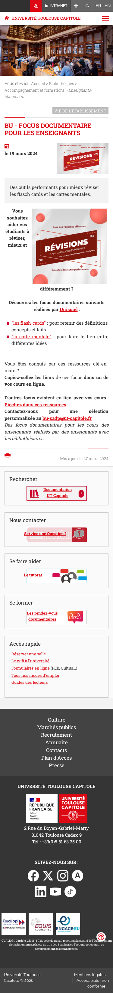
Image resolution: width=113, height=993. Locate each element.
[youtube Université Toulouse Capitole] (55, 891)
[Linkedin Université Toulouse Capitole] (40, 891)
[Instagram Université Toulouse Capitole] (63, 875)
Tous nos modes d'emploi (35, 675)
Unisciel (69, 309)
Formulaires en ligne (30, 668)
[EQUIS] (41, 923)
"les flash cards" (28, 323)
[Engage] (68, 923)
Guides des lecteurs (29, 682)
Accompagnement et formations (34, 90)
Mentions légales (89, 974)
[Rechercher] (87, 6)
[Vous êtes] (36, 6)
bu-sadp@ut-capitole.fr (67, 418)
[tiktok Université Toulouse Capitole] (70, 891)
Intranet (58, 6)
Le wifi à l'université (30, 661)
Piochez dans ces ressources (35, 404)
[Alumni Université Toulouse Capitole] (77, 875)
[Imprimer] (9, 456)
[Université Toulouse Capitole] (73, 808)
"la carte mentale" (31, 336)
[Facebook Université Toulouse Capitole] (33, 875)
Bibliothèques (61, 83)
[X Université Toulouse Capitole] (48, 875)
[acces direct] (76, 6)
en (108, 5)
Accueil (38, 83)
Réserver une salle (29, 654)
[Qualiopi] (14, 923)
